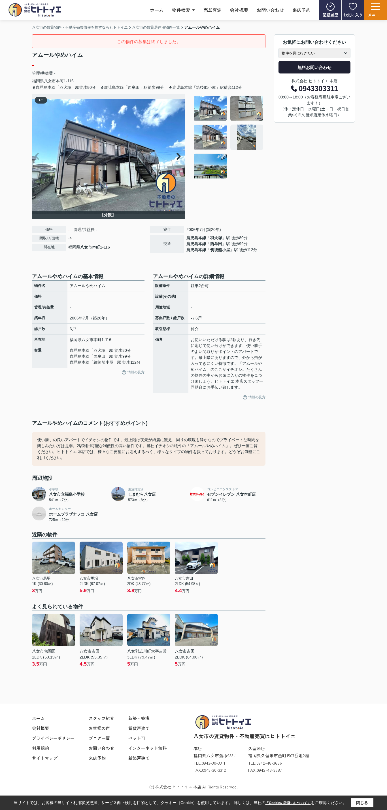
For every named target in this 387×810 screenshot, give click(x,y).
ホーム (156, 10)
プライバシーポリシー (53, 738)
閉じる (362, 802)
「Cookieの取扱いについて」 (288, 803)
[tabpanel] (228, 137)
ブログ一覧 (99, 738)
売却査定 (212, 10)
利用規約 (40, 748)
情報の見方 (135, 372)
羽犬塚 (216, 237)
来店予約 (301, 10)
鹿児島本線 (196, 237)
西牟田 (216, 243)
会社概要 (239, 10)
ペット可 (136, 738)
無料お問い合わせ (314, 67)
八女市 (50, 81)
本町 (60, 81)
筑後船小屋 (220, 249)
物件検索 (181, 10)
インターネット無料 (147, 748)
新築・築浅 (139, 718)
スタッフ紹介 (101, 718)
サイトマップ (45, 758)
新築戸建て (139, 758)
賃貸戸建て (139, 728)
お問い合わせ (270, 10)
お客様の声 (99, 728)
